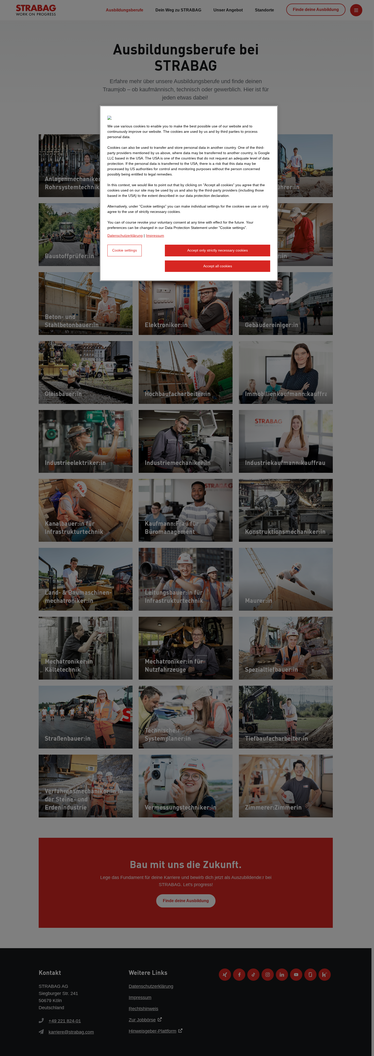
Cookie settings (124, 250)
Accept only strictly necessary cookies (217, 250)
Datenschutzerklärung (125, 235)
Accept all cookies (217, 266)
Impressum (155, 235)
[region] (189, 193)
